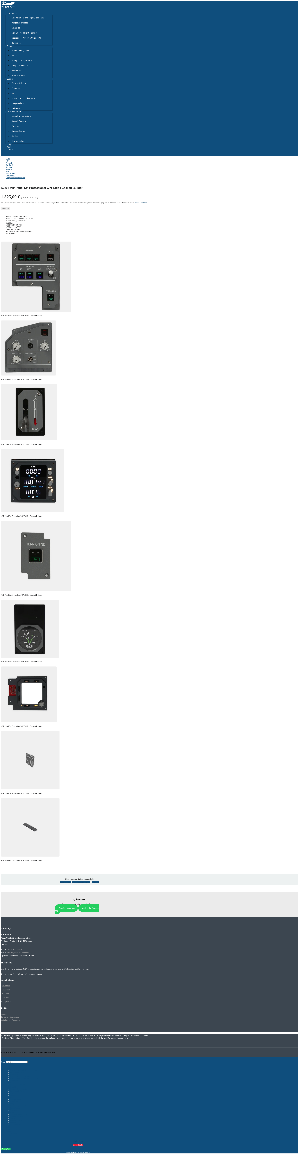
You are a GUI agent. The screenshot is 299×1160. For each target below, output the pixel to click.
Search (3, 1062)
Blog (9, 144)
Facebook (6, 985)
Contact (10, 149)
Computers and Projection (15, 178)
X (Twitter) (7, 1001)
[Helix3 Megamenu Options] (1, 9)
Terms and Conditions (10, 1017)
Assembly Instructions (21, 116)
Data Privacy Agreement (11, 1020)
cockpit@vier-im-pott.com (18, 952)
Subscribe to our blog (66, 908)
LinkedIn (5, 997)
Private (10, 46)
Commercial (12, 13)
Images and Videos (20, 23)
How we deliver (18, 141)
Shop (14, 93)
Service (15, 136)
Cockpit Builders (19, 83)
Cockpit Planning (19, 121)
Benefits (15, 55)
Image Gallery (18, 103)
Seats (7, 171)
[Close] (1, 1058)
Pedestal (9, 163)
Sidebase (9, 167)
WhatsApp (6, 1149)
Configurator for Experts (81, 882)
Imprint (4, 1014)
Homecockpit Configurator (23, 98)
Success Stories (18, 131)
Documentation (14, 111)
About (9, 147)
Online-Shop (78, 1141)
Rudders (9, 169)
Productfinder (78, 1145)
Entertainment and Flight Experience (28, 17)
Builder (10, 79)
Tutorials (15, 126)
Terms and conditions (140, 203)
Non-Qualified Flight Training (24, 33)
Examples (16, 28)
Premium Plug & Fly (20, 50)
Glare (8, 159)
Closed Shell (10, 176)
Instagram (6, 989)
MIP (7, 161)
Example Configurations (22, 60)
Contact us (95, 882)
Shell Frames (10, 173)
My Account (12, 1133)
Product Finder (18, 75)
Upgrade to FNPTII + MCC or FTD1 (26, 38)
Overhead (9, 165)
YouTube (5, 993)
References (16, 43)
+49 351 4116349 (14, 949)
